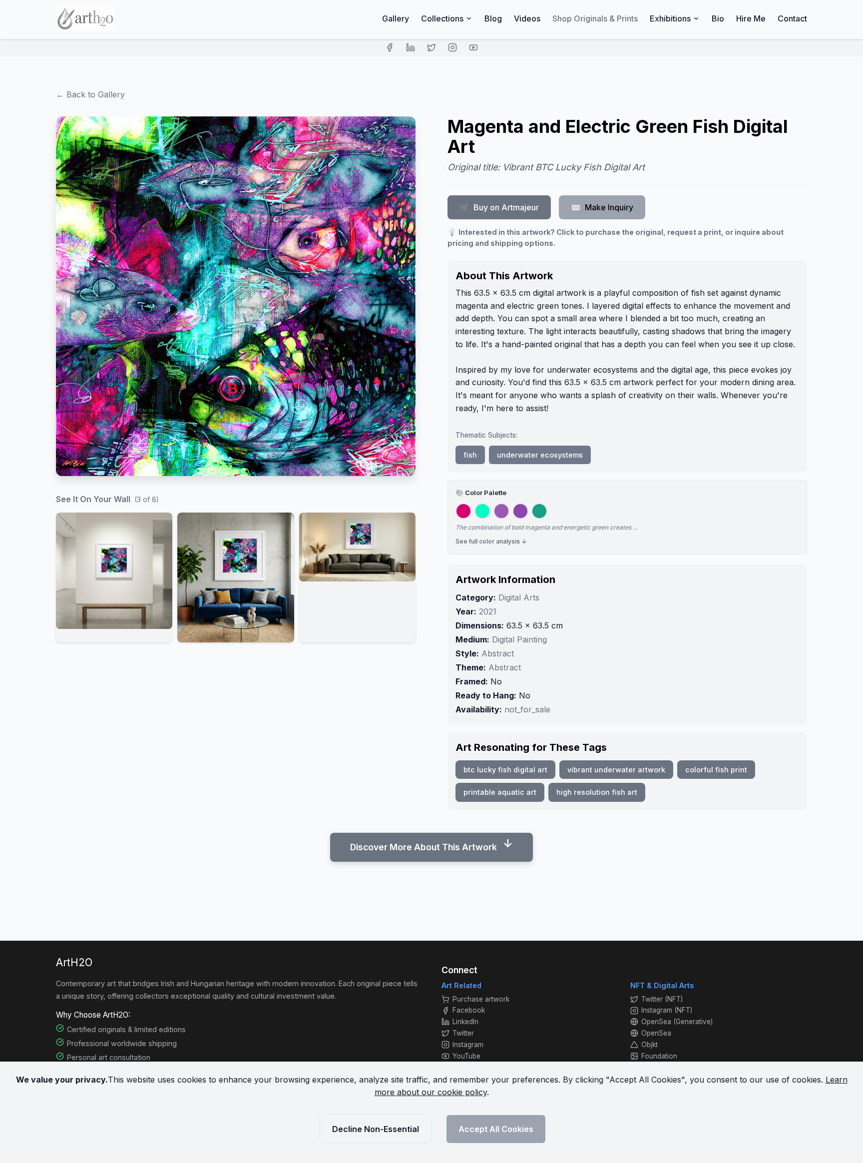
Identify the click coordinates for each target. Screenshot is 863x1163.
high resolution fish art (596, 792)
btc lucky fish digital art (505, 769)
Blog (493, 18)
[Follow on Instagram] (452, 47)
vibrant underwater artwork (616, 769)
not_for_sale (527, 709)
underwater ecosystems (540, 455)
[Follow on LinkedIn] (410, 47)
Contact (792, 18)
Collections (442, 18)
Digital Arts (518, 597)
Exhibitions (670, 18)
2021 (487, 611)
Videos (527, 18)
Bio (718, 18)
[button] (114, 577)
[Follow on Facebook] (389, 47)
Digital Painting (519, 639)
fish (470, 455)
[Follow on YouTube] (473, 47)
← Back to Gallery (90, 94)
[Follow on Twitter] (431, 47)
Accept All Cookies (495, 1129)
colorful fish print (716, 769)
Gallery (395, 18)
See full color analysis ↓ (491, 541)
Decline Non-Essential (375, 1129)
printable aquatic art (499, 792)
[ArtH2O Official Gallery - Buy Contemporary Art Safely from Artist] (85, 18)
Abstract (497, 653)
